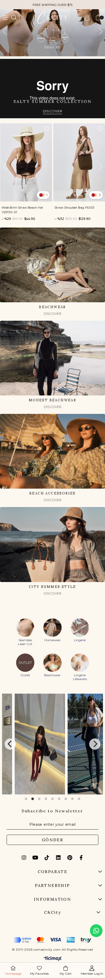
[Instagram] (24, 858)
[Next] (94, 744)
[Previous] (10, 744)
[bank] (52, 940)
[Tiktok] (47, 858)
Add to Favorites (47, 129)
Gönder (52, 839)
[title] (52, 32)
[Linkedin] (58, 858)
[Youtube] (35, 858)
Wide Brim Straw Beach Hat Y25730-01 (22, 210)
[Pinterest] (70, 858)
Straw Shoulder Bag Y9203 (74, 207)
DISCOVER (52, 111)
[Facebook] (81, 858)
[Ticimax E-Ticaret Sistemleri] (53, 959)
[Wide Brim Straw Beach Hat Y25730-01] (26, 162)
